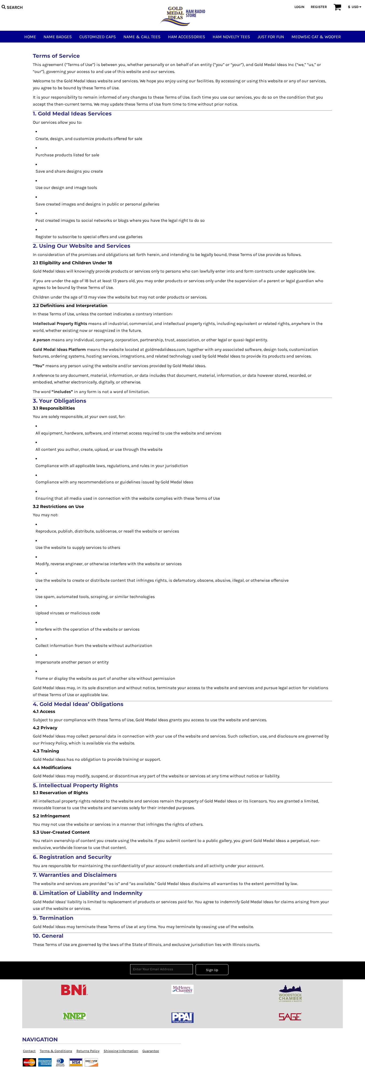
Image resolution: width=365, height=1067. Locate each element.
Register (319, 7)
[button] (12, 7)
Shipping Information (121, 1051)
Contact (29, 1051)
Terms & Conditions (56, 1051)
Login (299, 7)
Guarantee (150, 1051)
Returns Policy (87, 1051)
